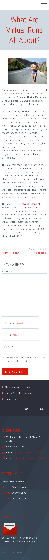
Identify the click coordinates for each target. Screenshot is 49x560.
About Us (32, 393)
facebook (34, 409)
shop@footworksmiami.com (27, 452)
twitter (26, 409)
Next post (39, 252)
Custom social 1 (42, 409)
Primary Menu (44, 5)
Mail (14, 334)
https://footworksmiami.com (30, 458)
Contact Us (10, 399)
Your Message (8, 271)
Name (15, 322)
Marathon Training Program (19, 386)
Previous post (12, 252)
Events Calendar (13, 393)
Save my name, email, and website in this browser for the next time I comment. (23, 359)
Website (12, 346)
